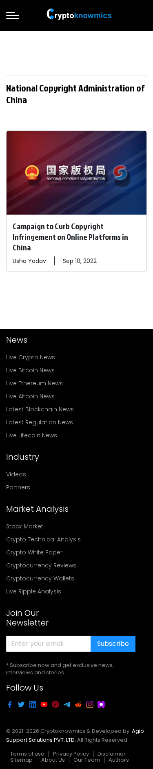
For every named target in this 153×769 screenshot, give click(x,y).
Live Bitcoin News (30, 370)
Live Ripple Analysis (33, 591)
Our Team (86, 760)
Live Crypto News (30, 357)
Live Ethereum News (34, 383)
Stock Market (24, 526)
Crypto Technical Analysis (43, 539)
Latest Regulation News (39, 422)
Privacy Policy (71, 754)
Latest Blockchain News (40, 409)
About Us (53, 760)
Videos (16, 474)
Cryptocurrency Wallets (40, 578)
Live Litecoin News (31, 435)
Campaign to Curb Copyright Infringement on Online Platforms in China (70, 236)
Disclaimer (112, 754)
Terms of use (27, 754)
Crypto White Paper (34, 552)
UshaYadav (29, 261)
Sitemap (21, 760)
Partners (18, 487)
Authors (119, 760)
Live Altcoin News (30, 396)
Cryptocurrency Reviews (41, 565)
